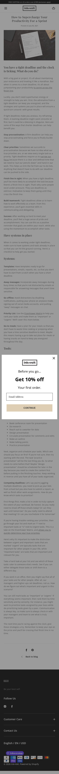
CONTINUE (29, 408)
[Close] (53, 358)
